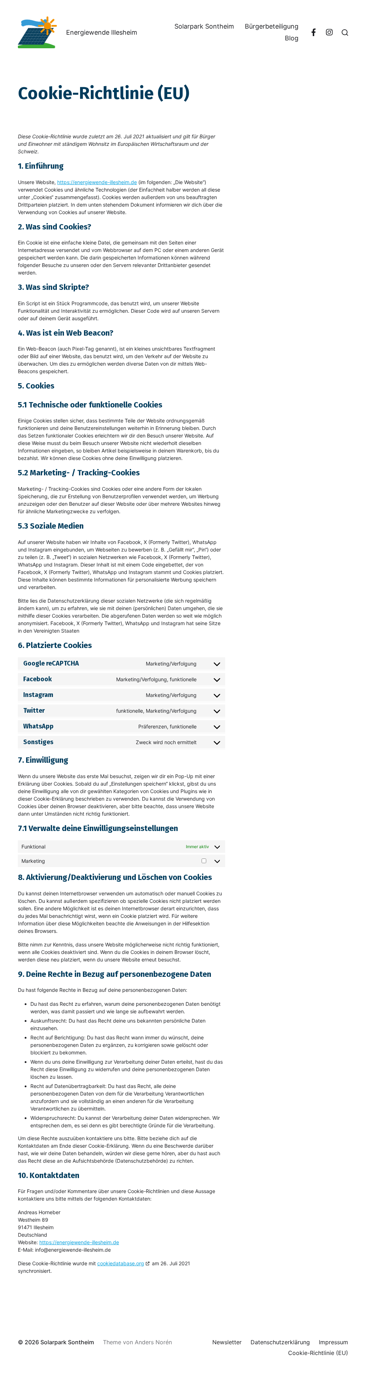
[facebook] (313, 32)
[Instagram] (329, 32)
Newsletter (227, 1342)
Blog (291, 38)
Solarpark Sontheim (204, 26)
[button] (345, 32)
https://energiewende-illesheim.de (97, 182)
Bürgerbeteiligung (271, 26)
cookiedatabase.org (120, 1263)
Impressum (333, 1342)
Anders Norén (153, 1342)
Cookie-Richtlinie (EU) (318, 1352)
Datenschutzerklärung (280, 1342)
